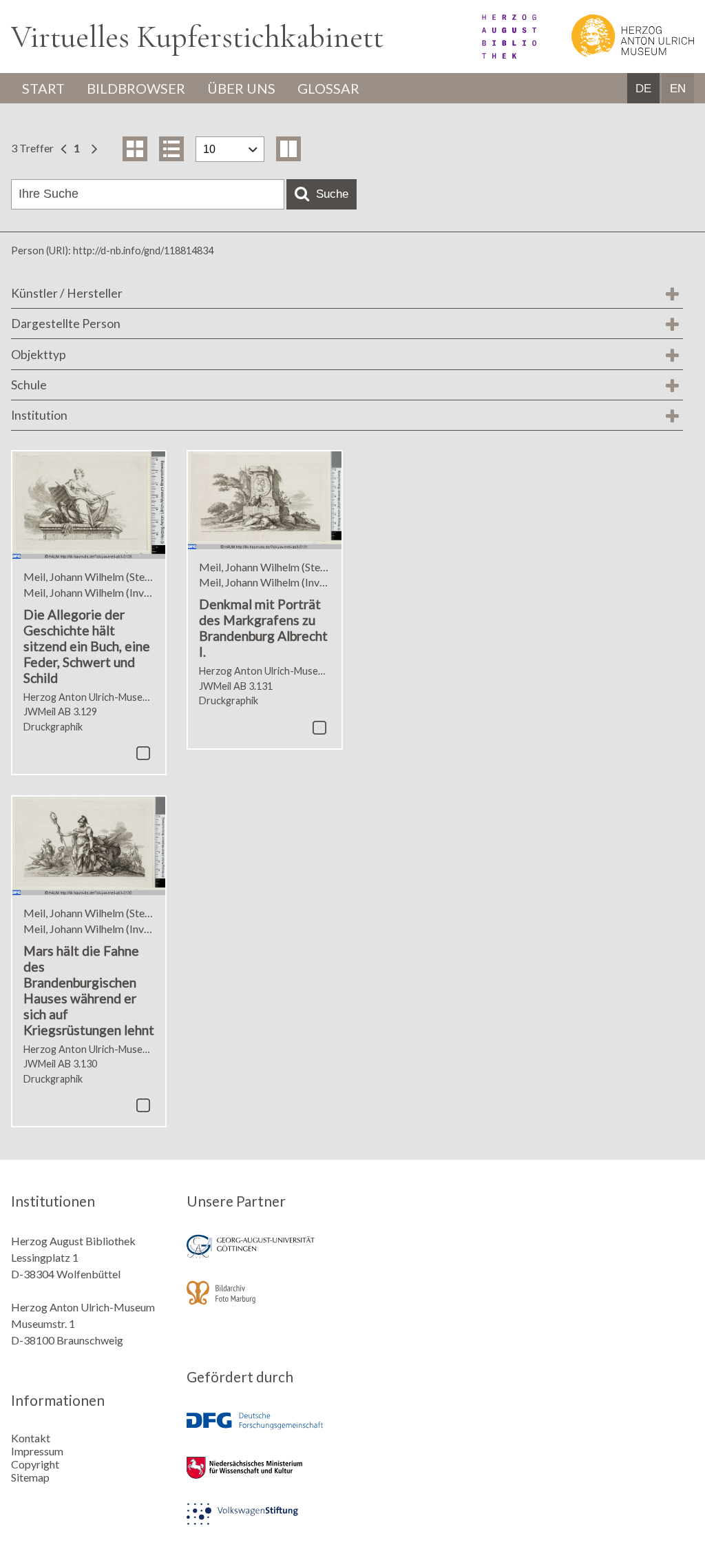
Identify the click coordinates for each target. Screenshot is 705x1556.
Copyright (35, 1464)
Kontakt (30, 1437)
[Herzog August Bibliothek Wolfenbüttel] (493, 54)
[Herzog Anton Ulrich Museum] (616, 54)
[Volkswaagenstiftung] (264, 1523)
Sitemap (30, 1477)
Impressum (37, 1450)
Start (43, 88)
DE (643, 88)
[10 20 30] (230, 149)
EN (678, 88)
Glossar (328, 88)
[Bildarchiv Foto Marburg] (264, 1302)
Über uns (241, 88)
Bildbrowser (136, 88)
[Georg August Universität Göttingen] (264, 1256)
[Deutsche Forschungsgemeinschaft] (264, 1431)
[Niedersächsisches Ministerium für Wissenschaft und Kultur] (264, 1477)
